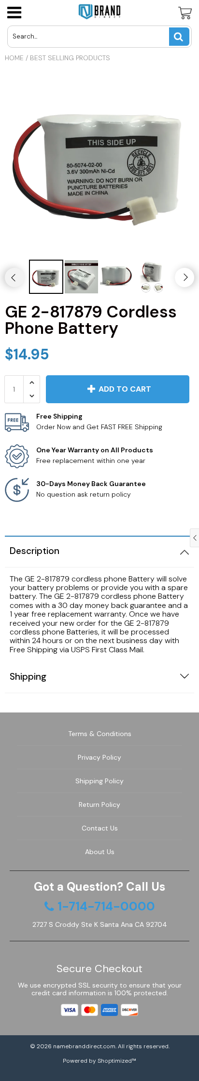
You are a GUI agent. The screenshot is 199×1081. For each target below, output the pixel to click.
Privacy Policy (99, 757)
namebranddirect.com (84, 1046)
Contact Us (100, 828)
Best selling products (70, 57)
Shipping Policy (99, 781)
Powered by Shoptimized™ (99, 1061)
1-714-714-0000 (106, 906)
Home (14, 57)
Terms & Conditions (99, 733)
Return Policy (99, 804)
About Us (99, 851)
